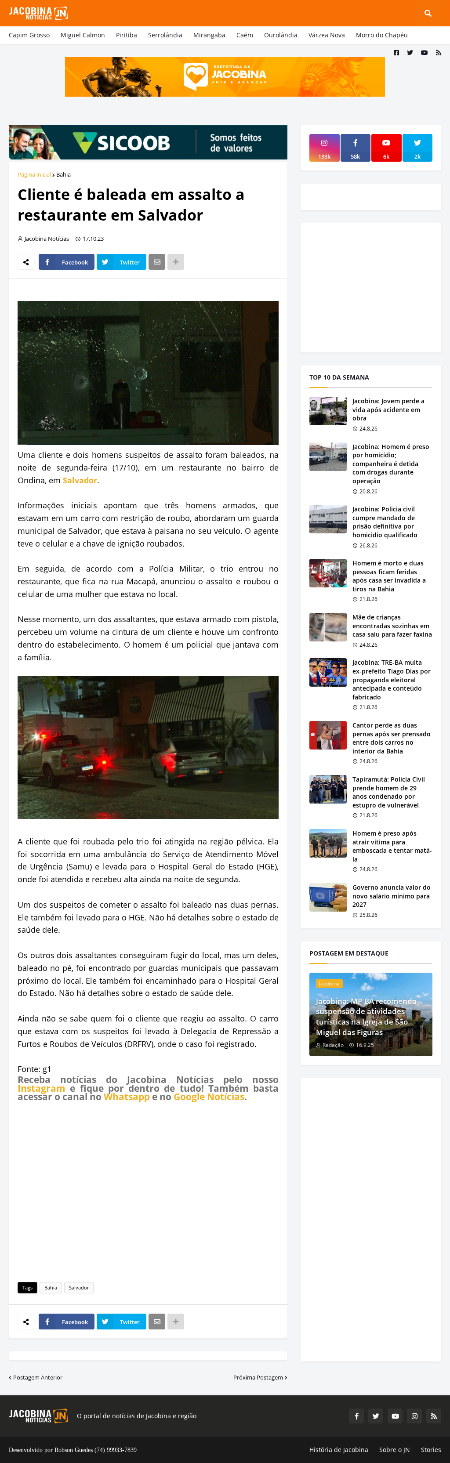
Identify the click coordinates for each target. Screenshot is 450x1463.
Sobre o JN (394, 1449)
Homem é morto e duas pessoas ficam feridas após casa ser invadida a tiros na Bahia (389, 576)
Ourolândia (281, 35)
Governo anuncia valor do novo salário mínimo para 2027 (391, 896)
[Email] (157, 262)
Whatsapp (127, 1096)
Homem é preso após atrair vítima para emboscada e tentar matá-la (392, 846)
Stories (431, 1449)
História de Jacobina (338, 1449)
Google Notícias (209, 1096)
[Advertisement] (148, 1190)
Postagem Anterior (37, 1377)
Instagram (41, 1088)
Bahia (63, 174)
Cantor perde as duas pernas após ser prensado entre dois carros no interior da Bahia (391, 738)
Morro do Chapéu (382, 35)
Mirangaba (209, 35)
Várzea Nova (326, 35)
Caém (244, 35)
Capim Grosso (29, 35)
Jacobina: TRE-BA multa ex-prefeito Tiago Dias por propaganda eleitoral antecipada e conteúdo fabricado (391, 679)
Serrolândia (165, 35)
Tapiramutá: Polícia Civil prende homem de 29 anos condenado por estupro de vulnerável (388, 792)
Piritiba (126, 35)
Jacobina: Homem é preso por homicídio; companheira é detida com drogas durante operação (390, 463)
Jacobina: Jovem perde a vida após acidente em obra (388, 409)
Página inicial (34, 174)
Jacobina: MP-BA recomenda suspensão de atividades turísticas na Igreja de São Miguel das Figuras (366, 1016)
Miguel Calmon (83, 35)
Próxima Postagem (258, 1377)
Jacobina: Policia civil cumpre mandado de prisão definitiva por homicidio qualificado (384, 522)
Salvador (80, 480)
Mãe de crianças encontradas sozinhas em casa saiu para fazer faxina (392, 625)
